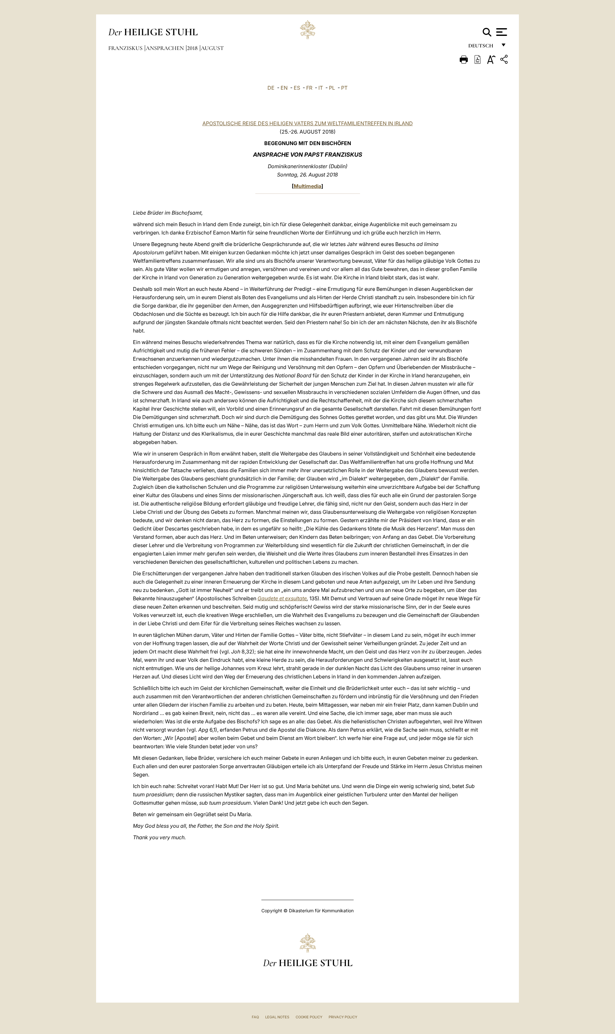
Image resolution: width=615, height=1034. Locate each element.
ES (297, 88)
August (212, 48)
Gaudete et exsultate (282, 598)
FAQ (255, 1017)
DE (271, 88)
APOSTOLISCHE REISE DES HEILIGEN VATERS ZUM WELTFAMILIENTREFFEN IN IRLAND (307, 123)
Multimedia (307, 186)
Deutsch (482, 47)
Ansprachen (165, 48)
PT (344, 88)
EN (284, 88)
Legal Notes (277, 1017)
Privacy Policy (343, 1017)
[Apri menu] (501, 32)
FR (309, 88)
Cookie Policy (309, 1017)
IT (320, 88)
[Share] (504, 60)
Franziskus (126, 48)
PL (332, 88)
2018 (193, 48)
